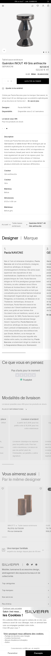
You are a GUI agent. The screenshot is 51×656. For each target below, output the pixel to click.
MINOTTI (11, 525)
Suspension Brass (14, 345)
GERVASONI (7, 66)
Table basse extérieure (27, 525)
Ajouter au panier (33, 81)
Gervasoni (31, 345)
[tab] (43, 52)
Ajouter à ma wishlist (14, 88)
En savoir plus (43, 74)
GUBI (48, 525)
